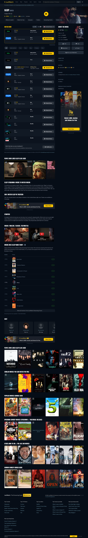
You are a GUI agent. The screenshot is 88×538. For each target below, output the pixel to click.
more (19, 176)
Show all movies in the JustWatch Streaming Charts (29, 310)
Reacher (22, 510)
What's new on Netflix (58, 504)
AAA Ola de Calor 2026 (74, 506)
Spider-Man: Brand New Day (11, 508)
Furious (22, 504)
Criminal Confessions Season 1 (11, 531)
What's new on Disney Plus (59, 512)
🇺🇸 (48, 26)
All (6, 48)
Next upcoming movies (73, 501)
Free (20, 48)
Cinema (36, 48)
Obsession (6, 504)
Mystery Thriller (76, 74)
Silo (21, 512)
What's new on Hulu (57, 514)
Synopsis (30, 20)
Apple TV (39, 508)
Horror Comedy (69, 74)
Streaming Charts (48, 20)
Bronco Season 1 (8, 529)
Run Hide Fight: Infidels (74, 504)
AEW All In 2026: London (75, 510)
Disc (43, 48)
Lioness (22, 508)
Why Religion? (72, 512)
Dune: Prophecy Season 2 (10, 521)
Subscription (13, 48)
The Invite (6, 512)
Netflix (38, 504)
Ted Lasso (22, 506)
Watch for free (20, 20)
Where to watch (10, 20)
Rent (25, 48)
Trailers (38, 20)
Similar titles (59, 20)
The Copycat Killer (73, 508)
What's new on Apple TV (58, 510)
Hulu (38, 512)
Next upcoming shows (9, 518)
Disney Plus (39, 510)
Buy (31, 48)
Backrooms (7, 506)
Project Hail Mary (8, 510)
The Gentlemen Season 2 (10, 523)
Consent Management (50, 496)
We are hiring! (27, 495)
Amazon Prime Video (41, 506)
